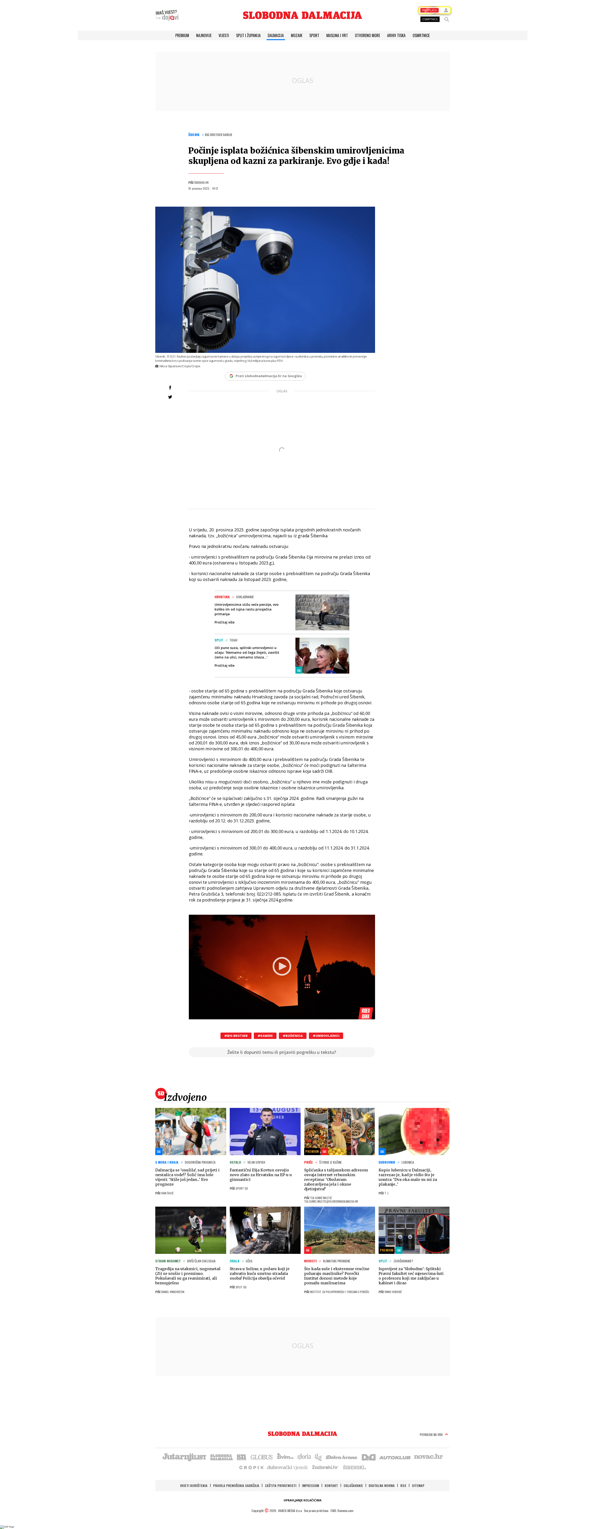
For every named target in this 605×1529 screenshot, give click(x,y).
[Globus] (262, 1456)
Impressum (310, 1485)
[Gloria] (304, 1456)
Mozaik (296, 35)
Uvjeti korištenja (193, 1485)
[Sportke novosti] (241, 1456)
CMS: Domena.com (341, 1510)
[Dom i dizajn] (368, 1456)
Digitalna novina (382, 1485)
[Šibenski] (354, 1467)
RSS (403, 1485)
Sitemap (418, 1485)
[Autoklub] (395, 1456)
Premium (182, 35)
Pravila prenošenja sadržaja (236, 1485)
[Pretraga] (446, 19)
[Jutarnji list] (184, 1456)
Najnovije (204, 35)
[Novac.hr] (428, 1456)
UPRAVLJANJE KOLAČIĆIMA (302, 1500)
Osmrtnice (421, 35)
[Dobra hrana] (342, 1456)
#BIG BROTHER (236, 1036)
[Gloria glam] (318, 1456)
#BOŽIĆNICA (293, 1036)
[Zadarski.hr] (325, 1467)
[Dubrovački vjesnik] (288, 1467)
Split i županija (248, 35)
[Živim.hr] (285, 1456)
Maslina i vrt (337, 35)
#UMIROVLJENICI (326, 1036)
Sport (314, 35)
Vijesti (224, 35)
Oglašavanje (353, 1485)
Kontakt (331, 1485)
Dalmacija (276, 35)
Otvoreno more (367, 35)
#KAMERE (265, 1036)
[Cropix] (251, 1467)
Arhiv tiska (396, 35)
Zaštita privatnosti (280, 1485)
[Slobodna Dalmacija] (302, 15)
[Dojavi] (167, 15)
